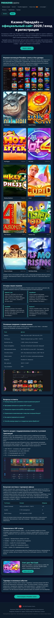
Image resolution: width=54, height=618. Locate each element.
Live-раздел (43, 6)
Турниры (18, 9)
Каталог (14, 6)
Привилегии (11, 9)
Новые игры (33, 6)
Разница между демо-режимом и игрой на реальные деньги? (22, 401)
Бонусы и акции (6, 6)
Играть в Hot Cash (28, 571)
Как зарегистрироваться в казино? (14, 417)
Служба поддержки (22, 6)
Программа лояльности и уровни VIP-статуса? (18, 405)
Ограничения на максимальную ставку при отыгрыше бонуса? (22, 413)
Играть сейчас (27, 48)
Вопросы (4, 9)
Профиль (5, 13)
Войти (12, 13)
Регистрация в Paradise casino (27, 596)
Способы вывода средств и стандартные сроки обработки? (21, 421)
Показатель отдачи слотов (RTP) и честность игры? (19, 409)
